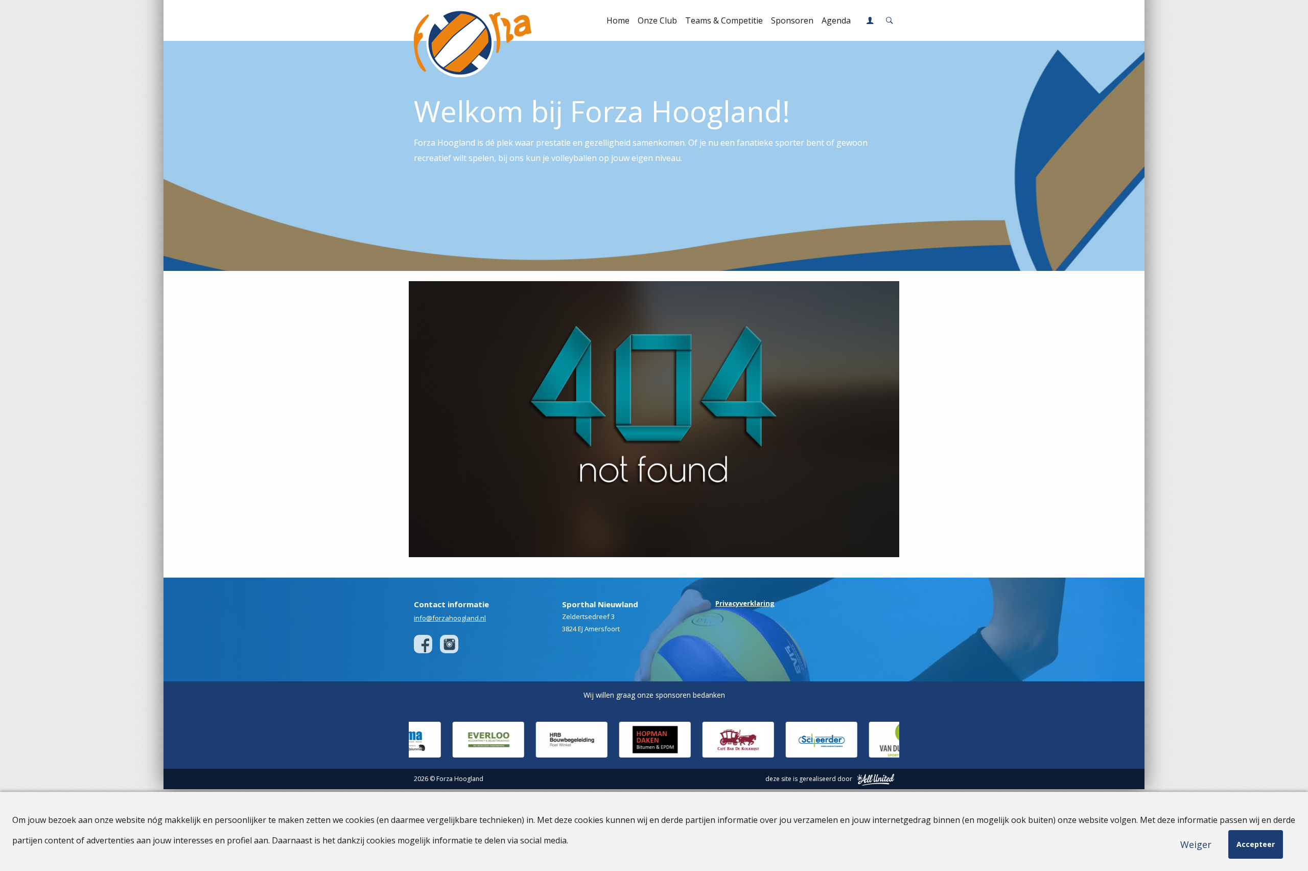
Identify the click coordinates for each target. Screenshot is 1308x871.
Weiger (1195, 844)
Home (617, 20)
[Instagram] (449, 644)
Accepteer (1255, 844)
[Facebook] (423, 644)
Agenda (836, 20)
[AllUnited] (875, 779)
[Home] (466, 20)
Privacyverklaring (745, 603)
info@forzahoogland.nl (450, 618)
